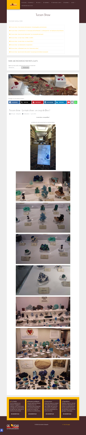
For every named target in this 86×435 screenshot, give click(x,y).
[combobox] (14, 67)
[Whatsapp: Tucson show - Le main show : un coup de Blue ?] (75, 102)
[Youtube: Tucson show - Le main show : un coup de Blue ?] (68, 102)
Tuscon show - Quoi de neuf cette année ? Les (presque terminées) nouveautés (29, 52)
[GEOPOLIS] (13, 4)
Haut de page (66, 424)
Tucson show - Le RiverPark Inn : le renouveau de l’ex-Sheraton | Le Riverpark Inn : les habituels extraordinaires (37, 30)
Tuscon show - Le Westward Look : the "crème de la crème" (25, 48)
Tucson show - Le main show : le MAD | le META (22, 37)
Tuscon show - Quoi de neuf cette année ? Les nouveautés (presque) (27, 34)
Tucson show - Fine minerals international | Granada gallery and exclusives (29, 27)
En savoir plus (15, 414)
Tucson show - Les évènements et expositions (21, 44)
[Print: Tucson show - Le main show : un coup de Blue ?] (72, 102)
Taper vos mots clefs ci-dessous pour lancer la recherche (21, 65)
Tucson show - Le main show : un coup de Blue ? (22, 41)
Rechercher (26, 67)
